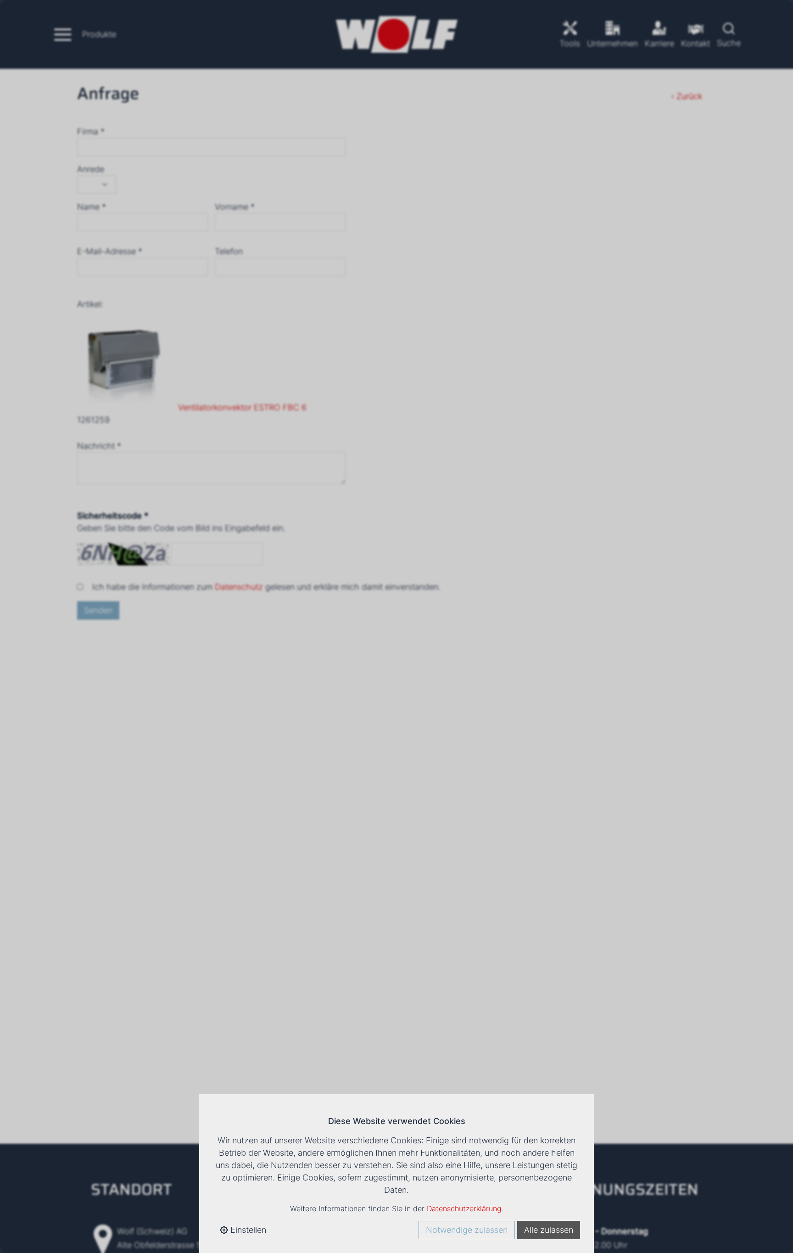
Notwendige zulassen (467, 1230)
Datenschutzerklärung (464, 1208)
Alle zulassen (548, 1230)
